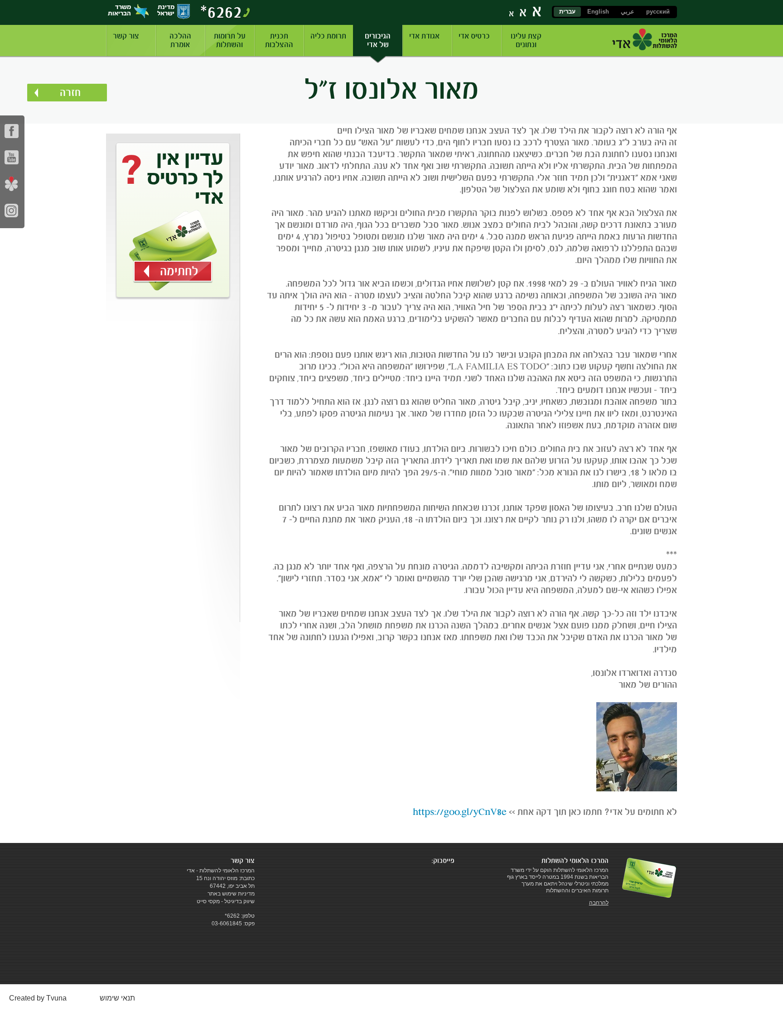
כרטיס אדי (474, 36)
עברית (567, 11)
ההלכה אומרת (180, 40)
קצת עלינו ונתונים (526, 40)
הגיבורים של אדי (378, 40)
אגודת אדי (424, 36)
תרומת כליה (328, 36)
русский (658, 11)
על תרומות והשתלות (230, 40)
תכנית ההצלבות (279, 40)
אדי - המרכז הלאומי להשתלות (644, 39)
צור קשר (126, 36)
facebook (12, 131)
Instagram (12, 210)
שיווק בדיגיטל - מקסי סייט (226, 901)
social (12, 184)
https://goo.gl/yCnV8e (460, 812)
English (598, 11)
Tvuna (56, 998)
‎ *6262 (231, 916)
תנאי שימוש (117, 998)
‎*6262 (221, 11)
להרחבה (599, 903)
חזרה (70, 92)
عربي (627, 11)
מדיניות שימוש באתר (231, 894)
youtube (12, 157)
